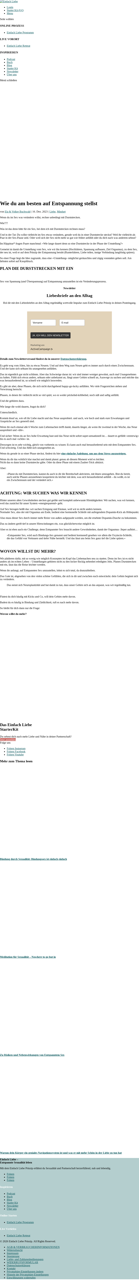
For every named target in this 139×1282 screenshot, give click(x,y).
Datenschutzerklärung (73, 358)
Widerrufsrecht (15, 1250)
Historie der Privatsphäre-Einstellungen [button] (28, 1274)
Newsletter (12, 71)
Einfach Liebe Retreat (18, 45)
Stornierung (13, 1256)
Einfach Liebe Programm (20, 32)
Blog (9, 65)
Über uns (12, 74)
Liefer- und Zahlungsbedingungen (25, 1259)
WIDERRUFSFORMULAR (22, 1262)
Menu (10, 13)
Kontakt (11, 1268)
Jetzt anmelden (8, 739)
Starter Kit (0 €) (15, 10)
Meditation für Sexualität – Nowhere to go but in (28, 956)
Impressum (12, 1253)
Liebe (52, 211)
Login (10, 7)
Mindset (61, 211)
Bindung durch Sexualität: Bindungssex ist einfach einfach (33, 859)
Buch (10, 62)
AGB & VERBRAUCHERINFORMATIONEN (33, 1247)
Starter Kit (12, 68)
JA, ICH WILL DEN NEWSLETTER (50, 335)
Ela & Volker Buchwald (18, 211)
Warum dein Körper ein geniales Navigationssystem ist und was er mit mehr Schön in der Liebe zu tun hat (61, 1152)
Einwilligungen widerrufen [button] (21, 1277)
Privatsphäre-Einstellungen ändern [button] (25, 1271)
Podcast (11, 59)
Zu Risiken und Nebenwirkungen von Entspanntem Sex (32, 1054)
